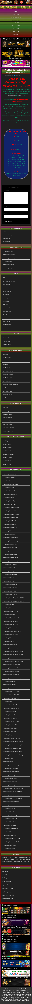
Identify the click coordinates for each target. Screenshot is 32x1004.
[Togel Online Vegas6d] (16, 922)
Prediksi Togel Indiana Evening (10, 591)
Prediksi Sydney (16, 20)
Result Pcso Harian (7, 464)
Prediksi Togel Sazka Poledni (10, 728)
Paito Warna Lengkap (8, 371)
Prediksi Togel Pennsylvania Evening (11, 708)
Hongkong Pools (6, 857)
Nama (5, 206)
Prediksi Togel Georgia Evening (10, 557)
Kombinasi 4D (6, 318)
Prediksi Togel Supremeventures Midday (12, 751)
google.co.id (21, 95)
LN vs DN (5, 314)
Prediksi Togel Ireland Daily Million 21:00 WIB (13, 601)
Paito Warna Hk (6, 367)
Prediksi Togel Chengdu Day (9, 524)
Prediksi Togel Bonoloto (8, 487)
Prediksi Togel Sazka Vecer (9, 731)
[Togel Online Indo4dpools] (9, 941)
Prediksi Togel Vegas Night (9, 821)
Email (5, 213)
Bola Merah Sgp (6, 238)
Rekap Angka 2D (7, 298)
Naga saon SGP (6, 881)
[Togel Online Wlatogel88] (16, 932)
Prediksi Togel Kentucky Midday (10, 611)
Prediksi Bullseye (16, 17)
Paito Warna (16, 14)
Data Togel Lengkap (8, 414)
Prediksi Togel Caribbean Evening (11, 514)
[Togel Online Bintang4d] (23, 927)
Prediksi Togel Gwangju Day (9, 571)
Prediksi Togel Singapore (9, 254)
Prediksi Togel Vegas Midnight (10, 815)
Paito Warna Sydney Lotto (21, 1001)
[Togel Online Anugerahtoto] (16, 963)
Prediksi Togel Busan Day (9, 501)
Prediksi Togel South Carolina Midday (12, 738)
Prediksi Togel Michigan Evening (10, 634)
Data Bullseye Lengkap (8, 427)
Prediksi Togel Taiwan (8, 761)
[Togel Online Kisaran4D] (16, 49)
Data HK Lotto (23, 999)
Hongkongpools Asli (7, 898)
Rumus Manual (6, 284)
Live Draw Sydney (7, 344)
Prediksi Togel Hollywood (9, 577)
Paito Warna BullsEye (8, 374)
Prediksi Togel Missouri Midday (10, 648)
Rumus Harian (6, 328)
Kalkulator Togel (7, 324)
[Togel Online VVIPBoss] (10, 39)
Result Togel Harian (7, 447)
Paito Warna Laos (7, 381)
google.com (11, 95)
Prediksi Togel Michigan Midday (10, 638)
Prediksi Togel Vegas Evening (10, 811)
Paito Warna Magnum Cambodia (11, 384)
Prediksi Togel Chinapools (9, 531)
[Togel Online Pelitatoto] (16, 58)
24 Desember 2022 (8, 75)
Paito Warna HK (8, 992)
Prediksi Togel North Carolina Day (11, 674)
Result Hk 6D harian (7, 457)
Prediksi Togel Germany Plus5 (10, 567)
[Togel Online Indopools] (9, 978)
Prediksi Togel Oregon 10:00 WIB (11, 694)
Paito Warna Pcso (7, 387)
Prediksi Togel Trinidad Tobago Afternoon (13, 791)
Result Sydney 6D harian (8, 454)
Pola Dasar (5, 304)
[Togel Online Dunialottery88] (10, 958)
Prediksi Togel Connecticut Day (10, 537)
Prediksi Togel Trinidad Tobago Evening (12, 795)
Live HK (3, 232)
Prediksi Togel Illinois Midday (10, 587)
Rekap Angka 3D (7, 294)
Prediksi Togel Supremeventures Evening (13, 748)
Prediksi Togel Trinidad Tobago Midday (12, 798)
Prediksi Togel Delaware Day (10, 544)
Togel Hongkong (6, 891)
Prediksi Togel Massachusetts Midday (12, 631)
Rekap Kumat (6, 288)
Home (16, 11)
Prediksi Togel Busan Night (9, 504)
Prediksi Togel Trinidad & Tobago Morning (13, 788)
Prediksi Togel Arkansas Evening (11, 480)
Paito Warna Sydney (7, 391)
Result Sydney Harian (8, 451)
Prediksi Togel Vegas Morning (10, 818)
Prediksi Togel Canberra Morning (11, 507)
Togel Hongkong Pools (8, 895)
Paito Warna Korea (7, 377)
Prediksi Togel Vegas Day (9, 808)
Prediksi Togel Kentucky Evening (10, 607)
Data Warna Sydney (17, 857)
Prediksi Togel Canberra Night (10, 511)
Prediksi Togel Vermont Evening (10, 828)
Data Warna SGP (20, 859)
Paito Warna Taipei (7, 394)
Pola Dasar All (6, 301)
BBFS (4, 278)
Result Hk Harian (7, 444)
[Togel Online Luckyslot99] (16, 946)
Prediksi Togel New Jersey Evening (11, 664)
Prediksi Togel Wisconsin (9, 848)
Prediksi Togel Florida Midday (10, 554)
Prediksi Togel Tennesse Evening (11, 765)
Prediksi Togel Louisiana (9, 614)
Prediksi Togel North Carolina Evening (12, 678)
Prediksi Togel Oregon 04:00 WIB (11, 688)
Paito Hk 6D (5, 364)
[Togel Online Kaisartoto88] (9, 939)
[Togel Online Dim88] (23, 39)
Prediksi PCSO (16, 26)
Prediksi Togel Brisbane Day (9, 490)
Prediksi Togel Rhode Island (9, 711)
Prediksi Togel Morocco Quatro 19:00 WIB (13, 658)
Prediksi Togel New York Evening (11, 671)
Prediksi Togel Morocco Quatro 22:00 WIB (13, 661)
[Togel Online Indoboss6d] (16, 910)
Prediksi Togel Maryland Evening (10, 621)
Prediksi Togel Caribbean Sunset (11, 521)
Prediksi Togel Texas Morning (10, 781)
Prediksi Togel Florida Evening (10, 551)
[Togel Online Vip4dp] (16, 954)
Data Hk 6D (16, 31)
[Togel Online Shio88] (22, 978)
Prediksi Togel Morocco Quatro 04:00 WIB (13, 654)
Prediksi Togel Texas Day (9, 775)
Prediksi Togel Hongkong (9, 258)
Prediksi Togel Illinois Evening (10, 584)
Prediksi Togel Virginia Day (9, 831)
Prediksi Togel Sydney (8, 251)
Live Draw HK (6, 337)
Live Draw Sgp (6, 341)
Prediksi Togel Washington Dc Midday (12, 842)
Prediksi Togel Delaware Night (10, 547)
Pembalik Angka (7, 308)
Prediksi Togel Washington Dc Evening (12, 838)
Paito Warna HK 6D (9, 859)
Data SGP (26, 861)
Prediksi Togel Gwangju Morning (11, 574)
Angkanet (4, 874)
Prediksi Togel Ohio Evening (9, 681)
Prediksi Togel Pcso (7, 261)
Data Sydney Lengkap (8, 431)
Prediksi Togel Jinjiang (8, 604)
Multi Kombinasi (7, 311)
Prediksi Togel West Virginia (9, 845)
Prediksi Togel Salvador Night (10, 718)
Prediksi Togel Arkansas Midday (10, 484)
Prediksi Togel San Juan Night (10, 724)
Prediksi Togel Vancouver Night (10, 805)
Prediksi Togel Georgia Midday (10, 561)
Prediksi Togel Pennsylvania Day (10, 704)
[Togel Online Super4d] (16, 44)
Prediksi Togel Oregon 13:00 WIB (11, 698)
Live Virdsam (5, 871)
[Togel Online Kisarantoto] (16, 53)
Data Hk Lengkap (7, 421)
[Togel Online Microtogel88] (9, 905)
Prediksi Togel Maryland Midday (10, 624)
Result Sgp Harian (7, 441)
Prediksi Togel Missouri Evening (10, 644)
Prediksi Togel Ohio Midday (9, 684)
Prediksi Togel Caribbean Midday (11, 517)
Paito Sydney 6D (7, 357)
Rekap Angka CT (7, 291)
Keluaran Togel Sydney (8, 888)
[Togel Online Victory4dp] (9, 915)
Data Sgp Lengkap (7, 417)
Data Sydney (8, 861)
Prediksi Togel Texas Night (9, 785)
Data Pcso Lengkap (7, 424)
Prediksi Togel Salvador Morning (11, 714)
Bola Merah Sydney (7, 235)
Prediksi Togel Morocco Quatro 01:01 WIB (13, 651)
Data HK (10, 994)
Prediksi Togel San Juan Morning (11, 721)
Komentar (17, 75)
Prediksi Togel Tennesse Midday (10, 768)
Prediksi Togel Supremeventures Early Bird (13, 745)
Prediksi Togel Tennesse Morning (11, 771)
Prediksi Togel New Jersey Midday (11, 668)
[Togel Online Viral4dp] (16, 63)
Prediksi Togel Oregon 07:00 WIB (11, 691)
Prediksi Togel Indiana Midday (10, 594)
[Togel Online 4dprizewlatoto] (10, 937)
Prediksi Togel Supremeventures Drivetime (13, 741)
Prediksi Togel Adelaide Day (9, 474)
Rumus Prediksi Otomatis (9, 281)
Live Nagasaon (6, 878)
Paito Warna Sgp (7, 361)
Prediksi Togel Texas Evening (10, 778)
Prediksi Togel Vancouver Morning (11, 801)
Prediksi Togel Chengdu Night (10, 527)
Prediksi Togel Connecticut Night (11, 541)
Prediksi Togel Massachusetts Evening (12, 628)
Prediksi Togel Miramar (8, 641)
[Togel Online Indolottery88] (9, 968)
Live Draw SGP (12, 997)
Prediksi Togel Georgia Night (10, 564)
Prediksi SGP (16, 23)
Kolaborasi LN (6, 321)
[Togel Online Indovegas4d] (16, 983)
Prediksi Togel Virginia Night (9, 835)
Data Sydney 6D (16, 34)
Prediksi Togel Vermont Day (9, 825)
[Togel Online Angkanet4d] (16, 973)
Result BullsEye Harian (8, 461)
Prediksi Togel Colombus (9, 534)
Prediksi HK (16, 28)
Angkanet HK (5, 885)
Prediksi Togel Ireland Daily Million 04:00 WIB (13, 597)
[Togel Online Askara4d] (9, 927)
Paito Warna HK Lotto (11, 999)
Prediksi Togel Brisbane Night (10, 494)
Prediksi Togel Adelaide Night (10, 477)
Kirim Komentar (8, 221)
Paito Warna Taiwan (7, 397)
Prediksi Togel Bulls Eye (8, 264)
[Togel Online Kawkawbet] (9, 917)
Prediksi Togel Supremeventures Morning (13, 755)
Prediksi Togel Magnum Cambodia (11, 268)
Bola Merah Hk (6, 241)
